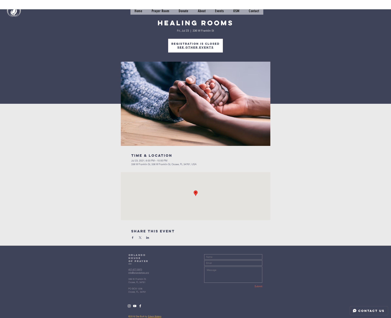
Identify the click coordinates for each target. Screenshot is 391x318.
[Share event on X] (140, 237)
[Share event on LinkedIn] (147, 237)
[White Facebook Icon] (140, 306)
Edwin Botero (154, 316)
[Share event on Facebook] (132, 237)
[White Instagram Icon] (129, 306)
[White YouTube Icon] (135, 306)
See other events (195, 47)
